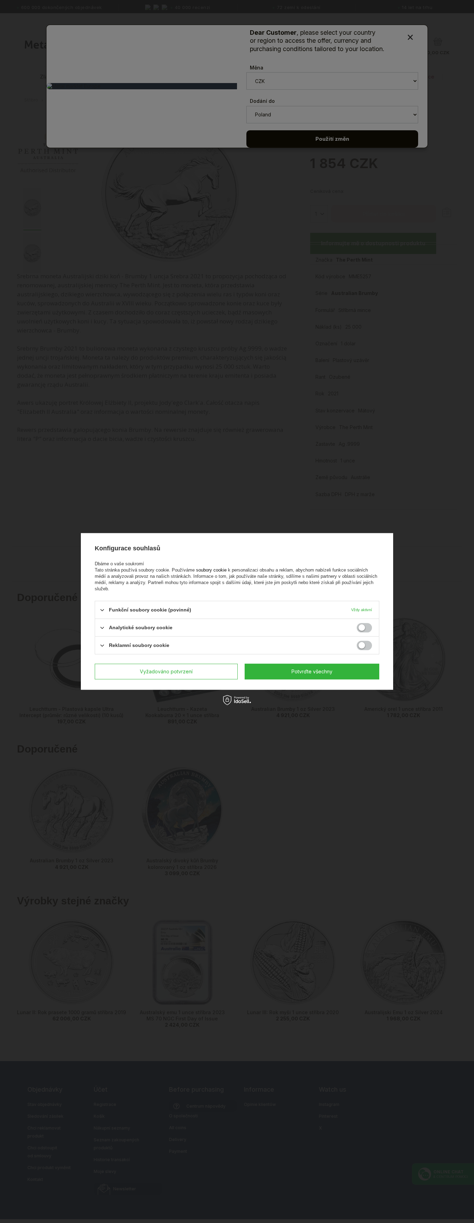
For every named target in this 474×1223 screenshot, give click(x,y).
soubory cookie (212, 570)
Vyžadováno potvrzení (166, 671)
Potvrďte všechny (311, 671)
